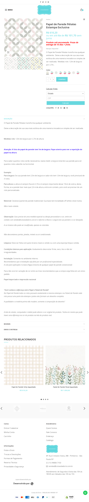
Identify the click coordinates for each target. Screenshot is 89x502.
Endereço (50, 436)
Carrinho (7, 436)
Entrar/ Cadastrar (11, 428)
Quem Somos (51, 428)
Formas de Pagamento (13, 458)
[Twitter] (58, 107)
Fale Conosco (51, 432)
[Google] (61, 107)
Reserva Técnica (10, 462)
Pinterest (48, 2)
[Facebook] (56, 107)
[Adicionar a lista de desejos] (40, 348)
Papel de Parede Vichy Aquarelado (24, 387)
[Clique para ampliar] (8, 52)
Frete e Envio (9, 450)
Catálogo (50, 440)
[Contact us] (85, 493)
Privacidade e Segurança (14, 466)
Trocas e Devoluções (12, 454)
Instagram (45, 2)
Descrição (8, 119)
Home (48, 19)
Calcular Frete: (52, 89)
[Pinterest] (67, 107)
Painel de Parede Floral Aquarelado (65, 387)
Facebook (41, 2)
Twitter (43, 2)
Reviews (7, 324)
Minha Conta (9, 432)
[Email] (64, 107)
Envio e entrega (10, 329)
